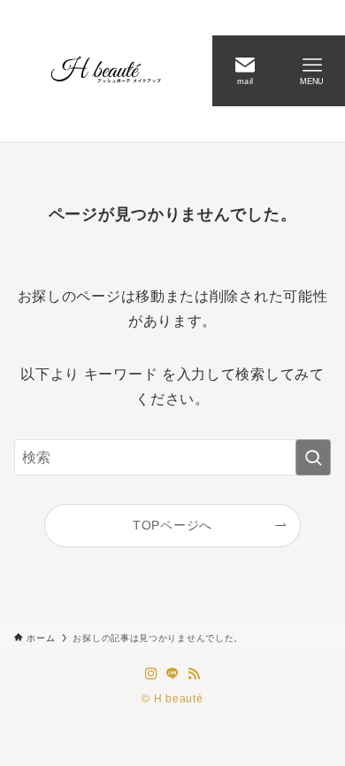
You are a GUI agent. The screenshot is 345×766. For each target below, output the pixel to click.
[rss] (194, 674)
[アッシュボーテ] (106, 70)
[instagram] (151, 674)
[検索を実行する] (313, 457)
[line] (172, 674)
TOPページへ (172, 525)
